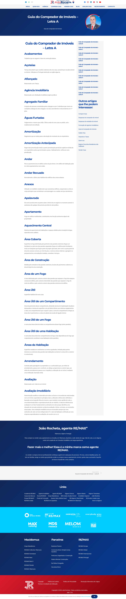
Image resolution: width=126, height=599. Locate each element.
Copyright (41, 581)
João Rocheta (96, 496)
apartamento (72, 457)
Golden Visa (82, 133)
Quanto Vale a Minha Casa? (59, 498)
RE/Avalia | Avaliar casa (93, 498)
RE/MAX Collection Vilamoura (32, 550)
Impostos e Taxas (84, 136)
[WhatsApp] (28, 2)
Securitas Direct (56, 567)
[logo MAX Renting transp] (32, 525)
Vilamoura (62, 438)
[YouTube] (100, 2)
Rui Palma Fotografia (57, 563)
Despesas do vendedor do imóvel (88, 121)
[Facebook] (84, 2)
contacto (71, 459)
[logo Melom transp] (73, 525)
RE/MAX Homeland (30, 553)
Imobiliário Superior (84, 496)
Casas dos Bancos (29, 496)
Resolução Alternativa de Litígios (90, 581)
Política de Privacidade (69, 581)
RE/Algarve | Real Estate (76, 498)
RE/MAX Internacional (85, 553)
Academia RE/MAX (29, 493)
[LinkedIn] (90, 2)
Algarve (99, 438)
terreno (79, 457)
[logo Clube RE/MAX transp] (53, 515)
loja (87, 457)
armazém (93, 457)
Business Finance (56, 546)
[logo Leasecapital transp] (73, 515)
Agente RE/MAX (57, 493)
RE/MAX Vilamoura (29, 569)
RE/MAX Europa (83, 546)
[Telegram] (25, 2)
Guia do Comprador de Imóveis (53, 29)
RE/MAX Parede (29, 565)
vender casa (38, 438)
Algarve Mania (81, 493)
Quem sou (81, 140)
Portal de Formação (42, 498)
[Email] (32, 2)
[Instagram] (87, 2)
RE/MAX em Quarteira (50, 500)
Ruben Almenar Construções (59, 559)
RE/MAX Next (28, 557)
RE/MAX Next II (28, 561)
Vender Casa (82, 150)
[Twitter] (97, 2)
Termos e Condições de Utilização (48, 584)
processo (76, 455)
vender (29, 455)
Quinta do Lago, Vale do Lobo (84, 438)
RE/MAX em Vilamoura (74, 500)
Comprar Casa (83, 114)
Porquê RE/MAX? (29, 498)
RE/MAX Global (83, 550)
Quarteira (68, 438)
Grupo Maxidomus (53, 496)
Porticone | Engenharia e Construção (61, 555)
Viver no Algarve (97, 500)
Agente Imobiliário (44, 493)
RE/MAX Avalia (28, 500)
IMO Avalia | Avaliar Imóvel (68, 496)
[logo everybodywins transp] (93, 515)
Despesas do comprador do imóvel (89, 117)
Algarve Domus (69, 493)
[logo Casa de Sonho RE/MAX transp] (32, 515)
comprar (30, 438)
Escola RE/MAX (41, 496)
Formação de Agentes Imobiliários (88, 125)
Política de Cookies (53, 581)
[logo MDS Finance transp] (53, 525)
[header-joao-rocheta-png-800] (62, 2)
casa (65, 457)
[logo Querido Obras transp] (93, 525)
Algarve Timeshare (94, 493)
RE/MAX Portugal (84, 557)
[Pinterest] (94, 2)
